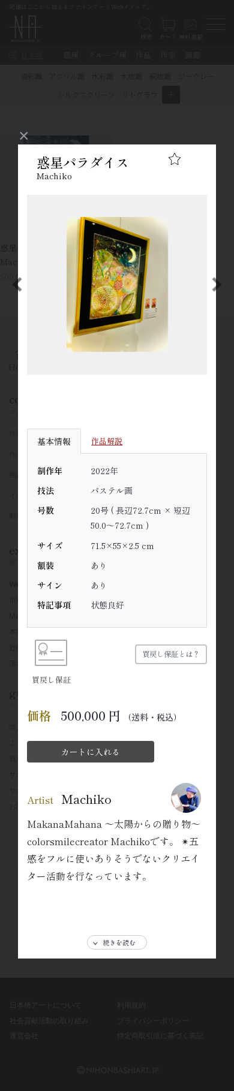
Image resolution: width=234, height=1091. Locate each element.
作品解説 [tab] (106, 441)
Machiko (54, 176)
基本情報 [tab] (54, 441)
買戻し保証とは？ (171, 654)
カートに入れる (90, 752)
